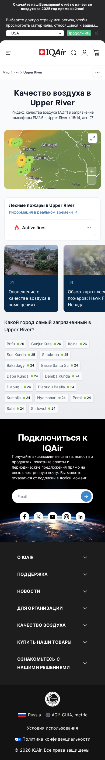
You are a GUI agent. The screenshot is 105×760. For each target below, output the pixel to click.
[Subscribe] (86, 496)
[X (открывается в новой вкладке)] (38, 517)
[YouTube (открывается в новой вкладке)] (52, 517)
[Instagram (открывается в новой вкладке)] (66, 517)
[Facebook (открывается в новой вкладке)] (24, 517)
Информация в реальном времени (41, 212)
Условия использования (52, 728)
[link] (74, 53)
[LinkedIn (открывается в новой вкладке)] (80, 517)
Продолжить (78, 33)
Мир (6, 72)
